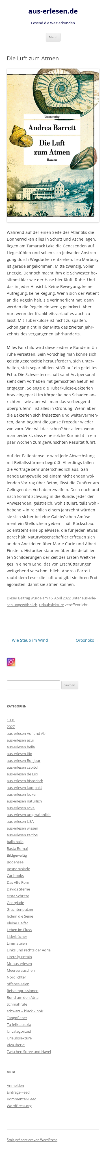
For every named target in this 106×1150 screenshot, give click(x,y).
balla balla (15, 841)
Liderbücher (17, 936)
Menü (53, 37)
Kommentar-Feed (21, 1098)
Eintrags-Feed (18, 1092)
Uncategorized (19, 1031)
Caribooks (15, 875)
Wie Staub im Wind (27, 640)
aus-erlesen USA (20, 821)
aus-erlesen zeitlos (22, 834)
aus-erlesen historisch (25, 780)
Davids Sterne (18, 889)
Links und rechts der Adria (29, 950)
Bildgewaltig (17, 855)
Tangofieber (17, 1017)
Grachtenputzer (20, 909)
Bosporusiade (18, 868)
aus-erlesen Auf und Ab (26, 733)
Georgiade (15, 902)
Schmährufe (17, 1004)
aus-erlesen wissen (22, 828)
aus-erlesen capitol (22, 767)
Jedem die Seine (20, 916)
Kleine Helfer (17, 922)
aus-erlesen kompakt (24, 787)
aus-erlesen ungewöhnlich (29, 814)
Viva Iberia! (16, 1044)
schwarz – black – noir (25, 1010)
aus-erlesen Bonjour (23, 760)
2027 (11, 726)
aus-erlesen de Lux (22, 774)
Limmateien (17, 943)
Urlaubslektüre (51, 604)
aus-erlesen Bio (19, 753)
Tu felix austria (19, 1024)
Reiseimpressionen (22, 990)
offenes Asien (18, 983)
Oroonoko (87, 640)
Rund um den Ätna (22, 997)
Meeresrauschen (21, 970)
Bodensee (15, 862)
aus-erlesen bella (21, 746)
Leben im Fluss (19, 929)
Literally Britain (19, 956)
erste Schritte (18, 895)
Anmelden (15, 1085)
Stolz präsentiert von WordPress (32, 1139)
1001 (11, 719)
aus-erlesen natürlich (24, 801)
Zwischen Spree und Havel (29, 1051)
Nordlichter (16, 977)
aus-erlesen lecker (22, 794)
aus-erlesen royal (21, 807)
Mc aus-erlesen (19, 963)
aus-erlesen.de (53, 11)
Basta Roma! (17, 848)
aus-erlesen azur (20, 740)
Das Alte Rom (18, 882)
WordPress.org (19, 1105)
